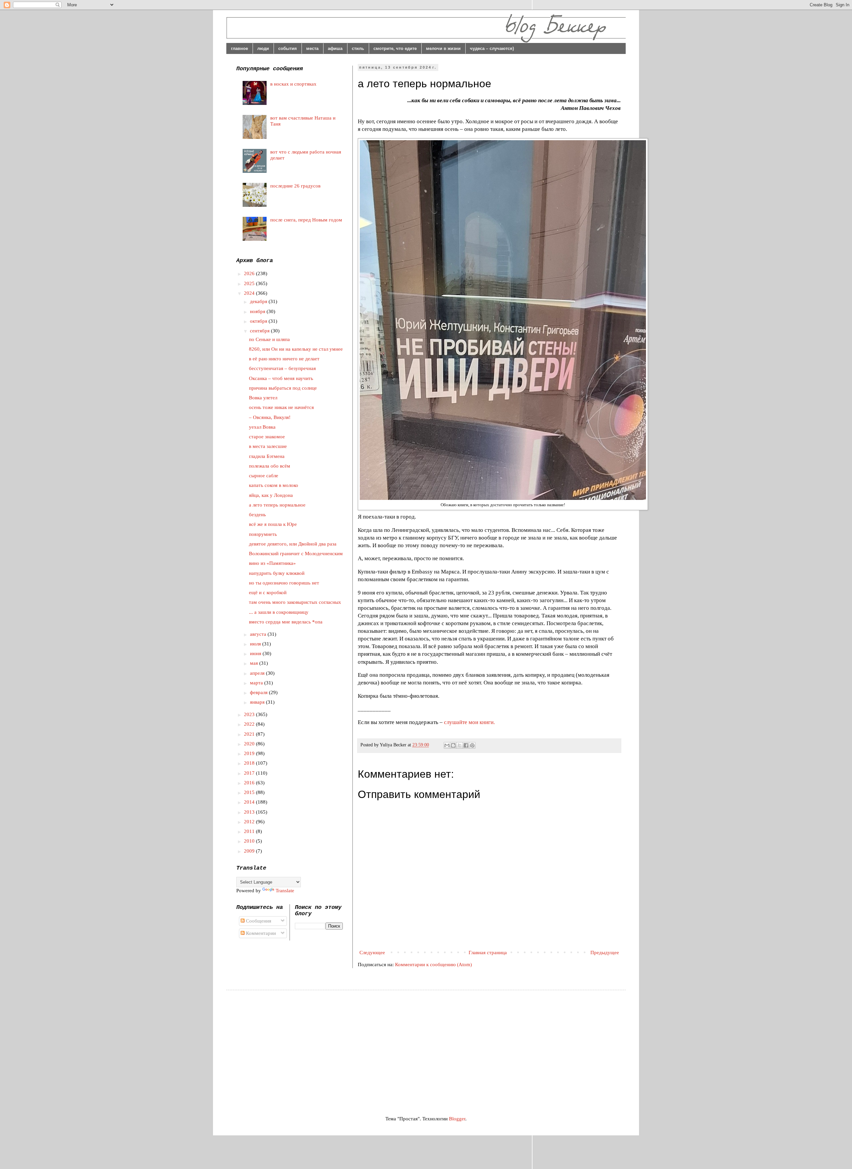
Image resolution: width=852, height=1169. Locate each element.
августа (259, 634)
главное (239, 48)
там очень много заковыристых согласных (295, 602)
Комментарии (260, 933)
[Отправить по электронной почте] (447, 745)
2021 (250, 734)
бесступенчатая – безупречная (282, 368)
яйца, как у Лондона (271, 495)
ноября (258, 311)
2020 (250, 743)
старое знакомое (267, 436)
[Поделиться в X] (459, 745)
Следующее (372, 952)
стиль (358, 48)
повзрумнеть (263, 534)
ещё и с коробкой (268, 592)
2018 (250, 763)
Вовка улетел (263, 397)
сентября (260, 330)
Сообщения (258, 921)
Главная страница (488, 952)
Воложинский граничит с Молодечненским (296, 553)
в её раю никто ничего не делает (284, 358)
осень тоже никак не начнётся (281, 407)
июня (256, 653)
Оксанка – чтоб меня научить (281, 378)
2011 (250, 831)
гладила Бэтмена (267, 456)
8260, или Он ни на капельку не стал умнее (296, 349)
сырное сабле (263, 475)
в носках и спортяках (293, 84)
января (258, 702)
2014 (250, 802)
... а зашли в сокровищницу (279, 612)
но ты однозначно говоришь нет (284, 582)
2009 (250, 851)
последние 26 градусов (295, 186)
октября (259, 321)
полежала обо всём (269, 466)
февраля (259, 692)
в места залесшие (268, 446)
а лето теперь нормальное (277, 505)
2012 (250, 821)
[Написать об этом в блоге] (453, 745)
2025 (250, 283)
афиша (335, 48)
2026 (250, 273)
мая (254, 663)
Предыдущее (604, 952)
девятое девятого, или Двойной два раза (292, 544)
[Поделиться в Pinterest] (472, 745)
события (287, 48)
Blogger (457, 1118)
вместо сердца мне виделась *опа (285, 621)
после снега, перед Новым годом (306, 219)
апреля (258, 673)
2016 (250, 782)
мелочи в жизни (443, 48)
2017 (250, 773)
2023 (250, 714)
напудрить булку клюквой (277, 573)
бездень (257, 514)
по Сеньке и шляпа (269, 339)
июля (256, 643)
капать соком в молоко (273, 485)
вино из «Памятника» (272, 563)
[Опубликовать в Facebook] (466, 745)
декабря (259, 301)
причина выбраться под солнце (283, 388)
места (312, 48)
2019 (250, 753)
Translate (285, 890)
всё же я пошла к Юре (273, 524)
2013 (250, 812)
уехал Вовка (262, 427)
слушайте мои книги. (469, 722)
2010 (250, 841)
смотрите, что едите (395, 48)
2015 (250, 792)
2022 (250, 724)
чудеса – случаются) (492, 48)
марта (257, 682)
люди (263, 48)
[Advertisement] (292, 1046)
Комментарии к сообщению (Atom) (433, 964)
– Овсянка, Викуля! (270, 417)
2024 (250, 293)
